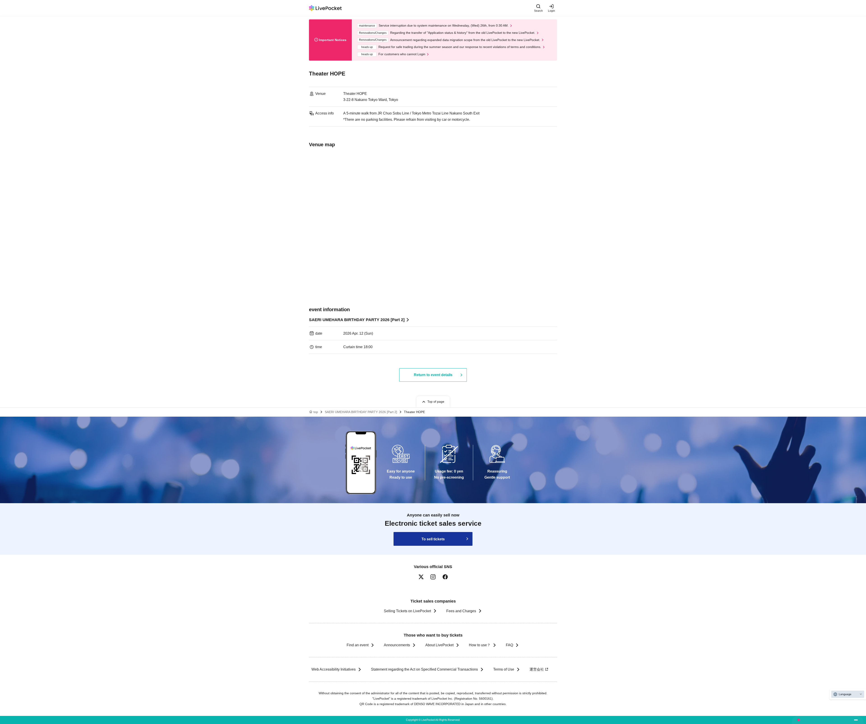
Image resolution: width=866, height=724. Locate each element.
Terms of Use (503, 669)
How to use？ (480, 645)
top (315, 412)
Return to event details (433, 375)
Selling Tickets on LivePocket (407, 611)
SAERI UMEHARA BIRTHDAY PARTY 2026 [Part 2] (357, 319)
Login (551, 10)
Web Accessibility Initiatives (333, 669)
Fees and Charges (461, 611)
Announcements (397, 645)
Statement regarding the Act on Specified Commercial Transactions (424, 669)
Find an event (358, 645)
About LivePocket (439, 645)
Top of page (435, 401)
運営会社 (537, 669)
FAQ (509, 645)
